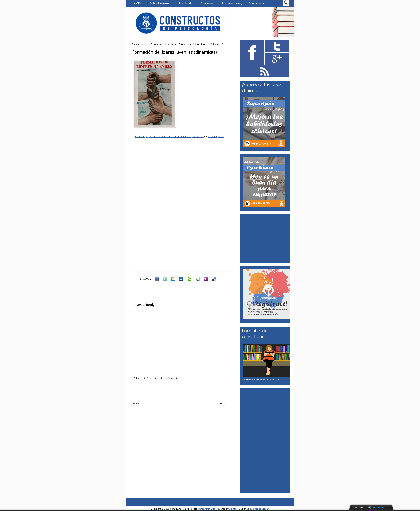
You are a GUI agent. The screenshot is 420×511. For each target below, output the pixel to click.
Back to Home (139, 44)
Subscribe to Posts (143, 378)
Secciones (207, 3)
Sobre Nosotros (160, 3)
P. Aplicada (185, 3)
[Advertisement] (168, 391)
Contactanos (257, 3)
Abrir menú (378, 507)
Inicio (137, 3)
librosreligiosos (216, 136)
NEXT (222, 403)
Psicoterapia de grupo (162, 44)
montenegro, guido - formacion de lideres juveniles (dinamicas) (169, 136)
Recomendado (231, 3)
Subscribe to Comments (166, 378)
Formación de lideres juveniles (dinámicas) (174, 52)
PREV (136, 403)
